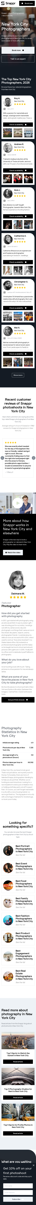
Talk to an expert (18, 59)
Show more (18, 375)
